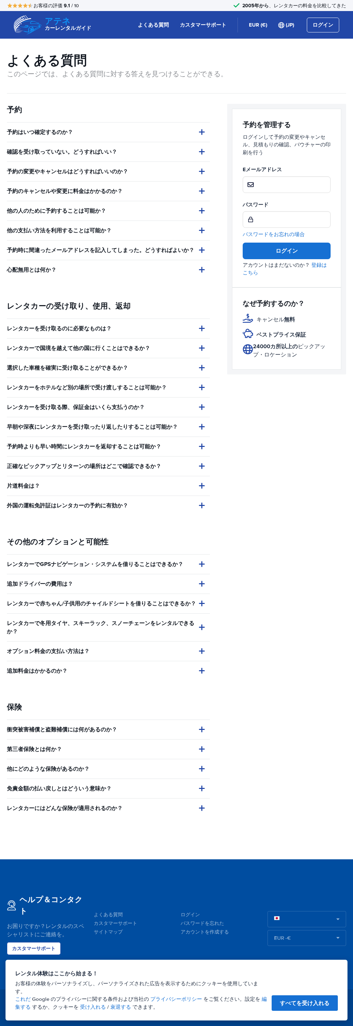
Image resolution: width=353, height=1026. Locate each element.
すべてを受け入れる (305, 1003)
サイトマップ (108, 932)
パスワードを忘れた (202, 923)
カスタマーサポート (203, 25)
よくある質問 (153, 25)
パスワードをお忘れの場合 (274, 234)
